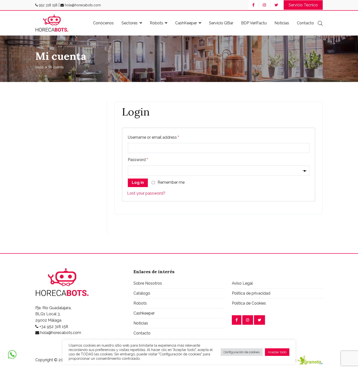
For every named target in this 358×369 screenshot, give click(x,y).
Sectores (130, 23)
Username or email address (153, 137)
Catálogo (141, 293)
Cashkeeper (144, 313)
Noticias (281, 23)
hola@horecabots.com (82, 5)
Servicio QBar (221, 23)
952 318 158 (47, 5)
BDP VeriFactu (254, 23)
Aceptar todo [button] (277, 352)
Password (138, 159)
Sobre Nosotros (147, 283)
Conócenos (103, 23)
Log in (138, 182)
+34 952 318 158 (53, 326)
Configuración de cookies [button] (242, 352)
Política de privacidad (251, 293)
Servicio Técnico (303, 5)
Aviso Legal (242, 283)
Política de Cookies (249, 303)
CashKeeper (186, 23)
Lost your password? (146, 193)
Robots (156, 23)
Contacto (305, 23)
